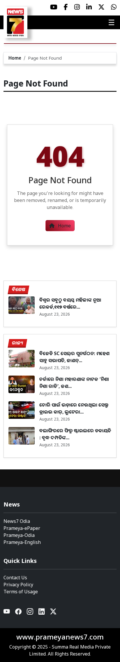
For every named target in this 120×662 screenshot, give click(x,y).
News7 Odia (16, 521)
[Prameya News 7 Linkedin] (89, 7)
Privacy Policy (18, 584)
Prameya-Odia (19, 535)
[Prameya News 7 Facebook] (66, 7)
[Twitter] (53, 612)
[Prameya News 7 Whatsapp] (114, 7)
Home (14, 58)
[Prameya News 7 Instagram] (77, 7)
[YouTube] (6, 612)
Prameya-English (22, 542)
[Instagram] (30, 612)
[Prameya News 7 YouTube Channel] (53, 7)
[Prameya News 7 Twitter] (101, 7)
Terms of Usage (20, 591)
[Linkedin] (41, 612)
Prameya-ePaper (21, 528)
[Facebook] (18, 612)
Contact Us (15, 577)
